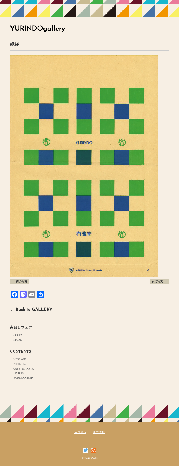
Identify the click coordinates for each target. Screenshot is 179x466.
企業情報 (99, 432)
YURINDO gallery (23, 377)
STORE (17, 339)
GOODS (18, 335)
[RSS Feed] (93, 450)
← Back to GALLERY (31, 310)
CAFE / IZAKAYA (23, 368)
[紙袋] (84, 57)
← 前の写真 (19, 281)
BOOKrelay (19, 364)
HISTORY (19, 373)
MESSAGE (19, 359)
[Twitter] (86, 450)
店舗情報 (80, 432)
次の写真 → (159, 281)
